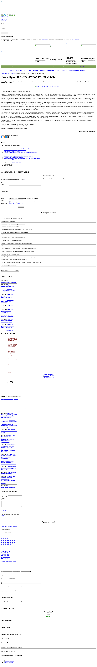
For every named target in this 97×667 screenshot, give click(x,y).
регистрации (45, 39)
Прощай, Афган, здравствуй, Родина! (11, 647)
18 (3, 542)
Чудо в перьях (5, 638)
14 (10, 540)
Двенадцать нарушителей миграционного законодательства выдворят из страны (71, 60)
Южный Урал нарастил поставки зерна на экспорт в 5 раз (42, 60)
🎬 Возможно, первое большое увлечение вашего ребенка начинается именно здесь (21, 583)
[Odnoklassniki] (4, 137)
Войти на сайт (4, 16)
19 (5, 542)
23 (14, 542)
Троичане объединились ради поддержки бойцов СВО (88, 60)
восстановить (75, 39)
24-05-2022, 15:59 (16, 162)
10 (1, 540)
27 (8, 544)
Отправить (4, 510)
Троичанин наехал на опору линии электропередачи (13, 237)
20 (8, 542)
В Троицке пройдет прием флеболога (9, 590)
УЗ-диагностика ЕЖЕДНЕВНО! (8, 578)
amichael (48, 616)
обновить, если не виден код (16, 203)
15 (12, 540)
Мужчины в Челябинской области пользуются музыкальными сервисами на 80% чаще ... (23, 154)
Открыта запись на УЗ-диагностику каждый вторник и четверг (18, 159)
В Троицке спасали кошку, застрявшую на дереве (15, 150)
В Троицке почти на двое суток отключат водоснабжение (15, 232)
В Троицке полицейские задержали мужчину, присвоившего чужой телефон (20, 152)
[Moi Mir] (6, 137)
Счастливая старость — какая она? (11, 655)
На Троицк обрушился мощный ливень (10, 254)
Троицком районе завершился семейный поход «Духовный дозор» (17, 229)
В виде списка (13, 526)
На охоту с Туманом (6, 643)
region (10, 162)
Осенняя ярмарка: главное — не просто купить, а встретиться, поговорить (20, 153)
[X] (8, 137)
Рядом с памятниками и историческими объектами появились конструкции (19, 248)
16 (14, 540)
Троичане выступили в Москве (9, 265)
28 (10, 544)
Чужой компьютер (7, 40)
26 (5, 544)
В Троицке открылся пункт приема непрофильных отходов (15, 245)
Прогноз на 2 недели (48, 377)
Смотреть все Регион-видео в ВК (9, 399)
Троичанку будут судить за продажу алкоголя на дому (14, 224)
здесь (25, 179)
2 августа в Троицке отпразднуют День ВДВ (12, 226)
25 (3, 544)
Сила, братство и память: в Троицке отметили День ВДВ (15, 259)
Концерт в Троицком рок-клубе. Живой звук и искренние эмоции (17, 243)
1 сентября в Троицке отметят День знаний (56, 60)
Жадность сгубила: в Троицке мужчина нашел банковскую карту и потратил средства (21, 262)
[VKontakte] (1, 137)
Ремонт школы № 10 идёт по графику (12, 151)
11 (3, 540)
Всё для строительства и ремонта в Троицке (12, 218)
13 (8, 540)
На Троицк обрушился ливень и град (12, 366)
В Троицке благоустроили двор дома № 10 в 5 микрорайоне (17, 148)
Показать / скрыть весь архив (8, 561)
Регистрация (4, 19)
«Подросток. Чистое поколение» (9, 235)
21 (10, 542)
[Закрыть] (3, 20)
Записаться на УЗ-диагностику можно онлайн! (12, 587)
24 (1, 544)
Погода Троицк (49, 374)
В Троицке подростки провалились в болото (13, 157)
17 (1, 542)
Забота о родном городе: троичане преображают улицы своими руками (18, 251)
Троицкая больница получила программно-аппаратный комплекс (18, 156)
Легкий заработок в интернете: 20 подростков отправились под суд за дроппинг (20, 256)
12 (5, 540)
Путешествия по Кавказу (8, 651)
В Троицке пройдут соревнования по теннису (12, 240)
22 (12, 542)
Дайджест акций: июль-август (8, 221)
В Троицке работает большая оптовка (10, 575)
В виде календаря (5, 526)
